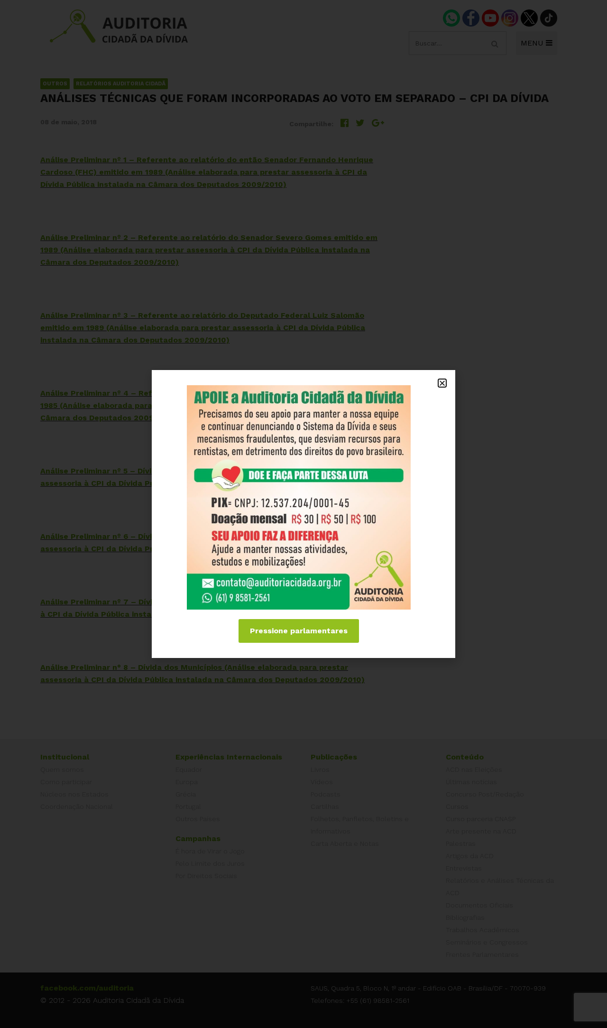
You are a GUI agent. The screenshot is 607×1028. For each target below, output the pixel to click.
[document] (303, 514)
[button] (442, 383)
